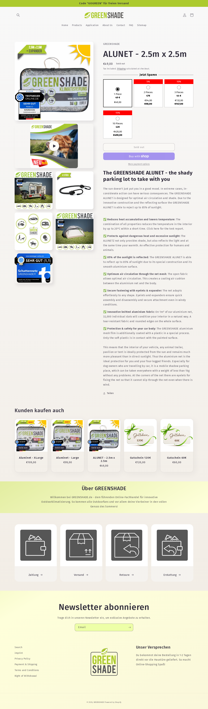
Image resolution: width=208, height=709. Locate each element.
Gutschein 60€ (177, 457)
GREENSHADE (99, 702)
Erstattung (170, 574)
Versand (79, 574)
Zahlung (34, 574)
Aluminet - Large (67, 457)
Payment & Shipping (26, 664)
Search (18, 647)
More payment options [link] (139, 164)
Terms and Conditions (27, 670)
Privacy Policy (22, 658)
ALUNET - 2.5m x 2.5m (104, 459)
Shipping (121, 69)
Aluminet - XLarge (31, 457)
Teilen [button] (110, 393)
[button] (18, 15)
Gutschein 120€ (140, 457)
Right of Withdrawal (26, 676)
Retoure (124, 574)
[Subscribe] (129, 627)
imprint (19, 653)
